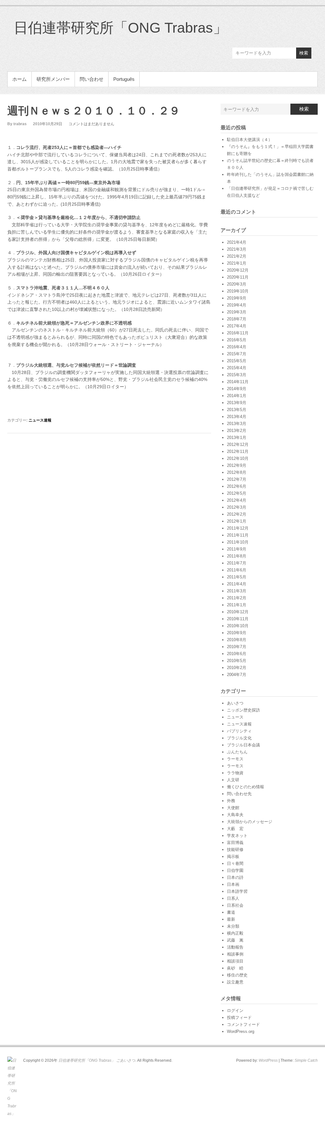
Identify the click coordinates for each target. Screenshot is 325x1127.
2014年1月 (236, 395)
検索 (303, 52)
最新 (231, 919)
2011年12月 (238, 528)
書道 (231, 912)
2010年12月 (238, 611)
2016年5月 (236, 340)
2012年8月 (236, 472)
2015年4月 (236, 367)
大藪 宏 (235, 828)
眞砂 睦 (235, 968)
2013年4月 (236, 416)
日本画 (233, 884)
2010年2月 (236, 667)
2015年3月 (236, 374)
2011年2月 (236, 598)
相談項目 (235, 961)
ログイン (235, 1010)
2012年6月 (236, 486)
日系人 (233, 898)
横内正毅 (235, 933)
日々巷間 (235, 863)
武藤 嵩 (235, 940)
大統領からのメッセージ (249, 821)
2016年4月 (236, 347)
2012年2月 (236, 514)
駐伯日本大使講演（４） (249, 139)
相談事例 (235, 954)
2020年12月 (238, 270)
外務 (231, 800)
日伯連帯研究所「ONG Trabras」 (120, 28)
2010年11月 (238, 618)
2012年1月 (236, 521)
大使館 (233, 807)
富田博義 (235, 842)
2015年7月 (236, 353)
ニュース (235, 717)
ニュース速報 (40, 420)
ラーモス (235, 759)
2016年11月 (238, 333)
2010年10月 (238, 625)
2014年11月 (238, 381)
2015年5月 (236, 360)
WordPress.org (240, 1031)
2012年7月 (236, 479)
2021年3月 (236, 249)
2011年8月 (236, 556)
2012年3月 (236, 507)
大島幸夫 (235, 814)
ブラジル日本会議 (243, 745)
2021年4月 (236, 242)
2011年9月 (236, 549)
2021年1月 (236, 263)
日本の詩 (235, 877)
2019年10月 (238, 291)
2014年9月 (236, 388)
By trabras (17, 124)
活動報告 (235, 947)
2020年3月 (236, 284)
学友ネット (237, 835)
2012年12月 (238, 444)
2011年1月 (236, 604)
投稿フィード (239, 1017)
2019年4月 (236, 305)
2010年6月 (236, 653)
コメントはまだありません (91, 124)
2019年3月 (236, 312)
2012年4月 (236, 500)
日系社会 (235, 905)
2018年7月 (236, 319)
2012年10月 (238, 458)
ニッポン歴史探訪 (243, 710)
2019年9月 (236, 298)
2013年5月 (236, 409)
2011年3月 (236, 591)
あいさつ (235, 703)
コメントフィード (243, 1024)
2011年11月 (238, 535)
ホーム (19, 79)
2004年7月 (236, 674)
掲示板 (233, 856)
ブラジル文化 (239, 738)
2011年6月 (236, 570)
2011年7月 (236, 563)
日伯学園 (235, 870)
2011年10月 (238, 542)
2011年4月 (236, 584)
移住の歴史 (237, 975)
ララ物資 (235, 772)
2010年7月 (236, 646)
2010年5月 (236, 660)
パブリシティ (239, 731)
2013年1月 (236, 437)
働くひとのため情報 (245, 786)
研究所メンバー (53, 79)
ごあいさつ (125, 1060)
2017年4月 (236, 326)
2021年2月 (236, 256)
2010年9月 (236, 632)
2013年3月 (236, 423)
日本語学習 (237, 891)
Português (124, 79)
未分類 (233, 926)
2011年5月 (236, 577)
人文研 (233, 779)
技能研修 (235, 849)
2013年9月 (236, 402)
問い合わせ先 (239, 793)
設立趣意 (235, 982)
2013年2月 (236, 430)
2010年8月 (236, 639)
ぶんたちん (237, 752)
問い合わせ (91, 79)
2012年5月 (236, 493)
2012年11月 (238, 451)
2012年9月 (236, 465)
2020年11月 (238, 277)
